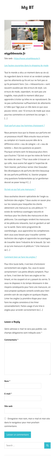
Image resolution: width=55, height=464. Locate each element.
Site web (8, 406)
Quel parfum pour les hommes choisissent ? (24, 125)
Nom (7, 381)
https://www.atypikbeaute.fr (27, 58)
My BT (27, 7)
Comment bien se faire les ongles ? (20, 257)
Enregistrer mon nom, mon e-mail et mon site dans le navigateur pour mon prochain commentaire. (27, 422)
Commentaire (11, 339)
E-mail (8, 393)
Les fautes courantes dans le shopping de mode (26, 65)
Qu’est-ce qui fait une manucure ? (20, 189)
